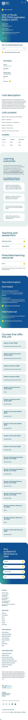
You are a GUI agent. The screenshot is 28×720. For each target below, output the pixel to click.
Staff (3, 645)
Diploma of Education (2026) (11, 366)
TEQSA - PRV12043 (22, 712)
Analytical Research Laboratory (8, 662)
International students (6, 634)
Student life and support (7, 664)
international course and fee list (17, 316)
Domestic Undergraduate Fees (10, 302)
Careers (3, 622)
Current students (5, 638)
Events (3, 618)
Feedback (4, 692)
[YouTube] (15, 704)
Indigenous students (6, 636)
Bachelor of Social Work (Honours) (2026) (13, 530)
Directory (4, 613)
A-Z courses (4, 624)
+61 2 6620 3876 (5, 602)
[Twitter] (9, 704)
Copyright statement (6, 693)
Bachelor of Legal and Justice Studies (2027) (12, 388)
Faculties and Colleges (6, 653)
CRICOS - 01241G (13, 712)
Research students (6, 639)
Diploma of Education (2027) (11, 376)
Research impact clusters (7, 657)
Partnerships (4, 643)
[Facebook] (3, 704)
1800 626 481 (4, 596)
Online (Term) (5, 246)
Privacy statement (6, 694)
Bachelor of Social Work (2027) (12, 435)
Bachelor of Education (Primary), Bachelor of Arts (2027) (13, 482)
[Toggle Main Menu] (25, 2)
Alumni (3, 641)
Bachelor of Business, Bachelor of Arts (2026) (13, 506)
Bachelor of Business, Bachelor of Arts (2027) (13, 518)
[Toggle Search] (22, 2)
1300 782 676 (4, 605)
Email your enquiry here (7, 26)
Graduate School (5, 655)
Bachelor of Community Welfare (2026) (13, 412)
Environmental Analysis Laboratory (9, 660)
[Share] (3, 38)
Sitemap (3, 696)
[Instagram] (6, 704)
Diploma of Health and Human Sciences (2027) (12, 354)
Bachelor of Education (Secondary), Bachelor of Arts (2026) (13, 458)
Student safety (5, 666)
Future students (5, 632)
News (3, 616)
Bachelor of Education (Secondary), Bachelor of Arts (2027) (13, 470)
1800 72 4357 (4, 599)
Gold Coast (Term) (7, 241)
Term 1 (3, 263)
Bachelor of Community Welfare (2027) (13, 424)
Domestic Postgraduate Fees (18, 300)
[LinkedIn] (12, 704)
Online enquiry (5, 592)
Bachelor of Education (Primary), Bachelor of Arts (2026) (13, 494)
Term (11, 142)
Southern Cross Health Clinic (8, 659)
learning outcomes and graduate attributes (13, 172)
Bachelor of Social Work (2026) (12, 446)
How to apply (4, 615)
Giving (3, 620)
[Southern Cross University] (6, 4)
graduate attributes (15, 171)
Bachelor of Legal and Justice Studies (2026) (12, 400)
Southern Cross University (8, 709)
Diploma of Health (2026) (11, 343)
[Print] (5, 38)
